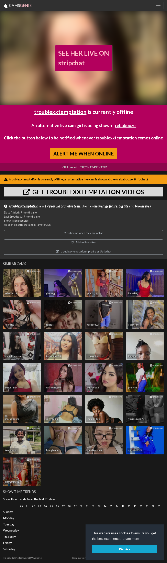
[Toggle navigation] (158, 5)
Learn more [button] (131, 538)
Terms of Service (81, 557)
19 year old (52, 206)
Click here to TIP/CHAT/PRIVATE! (84, 167)
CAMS (20, 5)
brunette (67, 206)
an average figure (105, 206)
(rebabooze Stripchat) (132, 179)
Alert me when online (84, 153)
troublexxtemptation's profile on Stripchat (85, 251)
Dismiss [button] (124, 549)
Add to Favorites (85, 242)
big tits (123, 206)
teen (77, 206)
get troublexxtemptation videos (87, 191)
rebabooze (125, 125)
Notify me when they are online (84, 233)
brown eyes (143, 206)
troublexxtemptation (60, 111)
